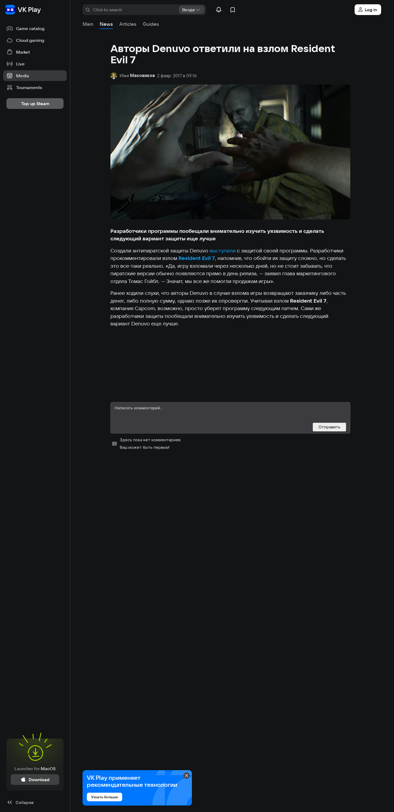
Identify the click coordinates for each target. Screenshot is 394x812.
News (106, 24)
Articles (127, 24)
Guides (151, 24)
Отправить (329, 426)
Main (88, 24)
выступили (223, 250)
